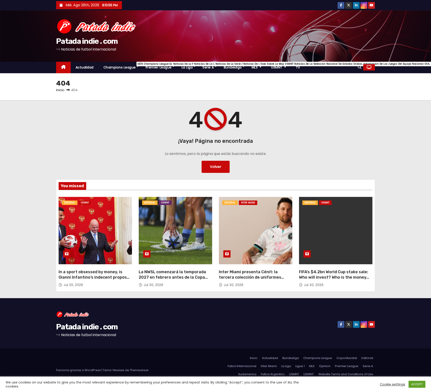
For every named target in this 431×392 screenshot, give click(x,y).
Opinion (324, 366)
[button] (359, 67)
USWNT (165, 202)
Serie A (210, 66)
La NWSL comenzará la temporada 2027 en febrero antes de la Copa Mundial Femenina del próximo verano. (172, 280)
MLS (259, 66)
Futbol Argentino (273, 374)
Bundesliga (235, 66)
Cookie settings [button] (392, 384)
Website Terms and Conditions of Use (345, 374)
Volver (215, 166)
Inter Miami (248, 202)
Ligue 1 (300, 366)
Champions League (122, 66)
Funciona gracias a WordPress (78, 370)
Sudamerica (247, 374)
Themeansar (139, 370)
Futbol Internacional (242, 366)
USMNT (281, 66)
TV (298, 67)
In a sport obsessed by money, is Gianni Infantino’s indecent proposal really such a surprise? (94, 277)
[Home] (63, 67)
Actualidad (85, 67)
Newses (118, 370)
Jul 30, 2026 (73, 285)
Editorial (69, 202)
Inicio (60, 90)
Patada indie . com (87, 41)
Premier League (161, 66)
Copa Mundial (346, 358)
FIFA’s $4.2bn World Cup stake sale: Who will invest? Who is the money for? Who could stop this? (333, 277)
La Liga (190, 66)
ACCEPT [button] (417, 384)
